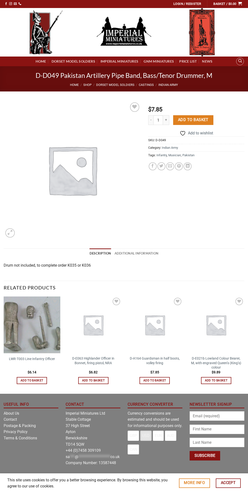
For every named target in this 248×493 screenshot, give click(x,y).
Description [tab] (100, 253)
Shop (87, 85)
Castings (146, 85)
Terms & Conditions (20, 438)
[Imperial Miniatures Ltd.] (124, 32)
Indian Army (168, 85)
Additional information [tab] (137, 253)
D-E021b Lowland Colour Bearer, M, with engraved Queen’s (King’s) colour (216, 363)
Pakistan (188, 155)
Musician (174, 155)
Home (41, 61)
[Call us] (19, 4)
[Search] (240, 61)
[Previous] (4, 344)
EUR (158, 435)
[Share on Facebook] (153, 166)
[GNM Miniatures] (202, 32)
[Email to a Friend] (170, 166)
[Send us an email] (15, 4)
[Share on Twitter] (161, 166)
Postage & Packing (20, 425)
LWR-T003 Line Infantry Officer (32, 359)
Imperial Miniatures (119, 61)
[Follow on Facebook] (6, 4)
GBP (133, 435)
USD (146, 435)
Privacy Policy (16, 431)
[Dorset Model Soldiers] (46, 32)
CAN (133, 449)
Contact (10, 419)
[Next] (244, 344)
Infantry (161, 155)
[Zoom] (10, 233)
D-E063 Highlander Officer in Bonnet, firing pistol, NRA (93, 360)
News (207, 61)
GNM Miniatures (159, 61)
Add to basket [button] (32, 380)
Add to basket (193, 120)
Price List (188, 61)
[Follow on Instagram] (10, 4)
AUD (170, 435)
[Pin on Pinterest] (179, 166)
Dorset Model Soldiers (73, 61)
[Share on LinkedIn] (188, 166)
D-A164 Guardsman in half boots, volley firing (155, 360)
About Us (11, 413)
